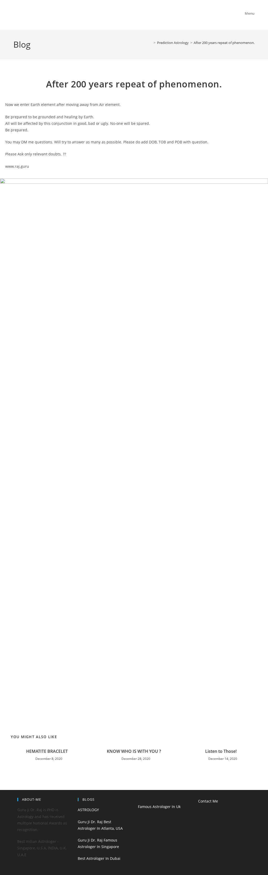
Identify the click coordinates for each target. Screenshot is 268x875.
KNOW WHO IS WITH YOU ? (134, 751)
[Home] (150, 42)
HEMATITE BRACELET (47, 751)
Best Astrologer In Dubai (99, 858)
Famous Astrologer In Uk (159, 806)
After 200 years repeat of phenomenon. (224, 42)
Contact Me (208, 801)
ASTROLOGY (88, 809)
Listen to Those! (221, 751)
